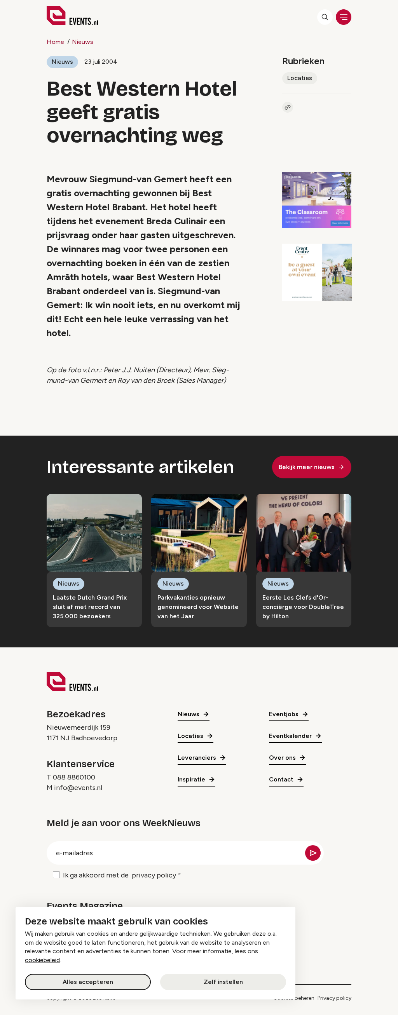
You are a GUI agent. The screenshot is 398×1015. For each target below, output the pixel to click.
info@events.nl (78, 787)
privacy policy (154, 875)
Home (55, 41)
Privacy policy (334, 998)
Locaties (299, 78)
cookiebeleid (42, 960)
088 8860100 (74, 777)
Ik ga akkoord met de (119, 875)
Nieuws (82, 41)
